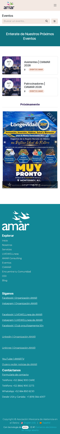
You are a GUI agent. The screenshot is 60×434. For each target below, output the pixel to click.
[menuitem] (28, 423)
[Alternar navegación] (55, 5)
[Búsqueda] (46, 21)
